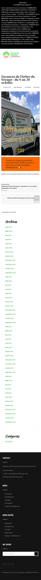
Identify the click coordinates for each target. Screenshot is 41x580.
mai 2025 (8, 289)
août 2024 (8, 326)
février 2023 (9, 401)
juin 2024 (8, 335)
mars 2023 (8, 397)
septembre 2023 (10, 372)
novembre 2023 (10, 364)
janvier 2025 (9, 306)
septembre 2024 (10, 322)
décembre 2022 (10, 409)
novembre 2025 (10, 264)
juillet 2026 (8, 231)
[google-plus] (20, 46)
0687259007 (23, 2)
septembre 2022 (10, 422)
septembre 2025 (10, 273)
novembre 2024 (10, 314)
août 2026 (8, 227)
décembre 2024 (10, 310)
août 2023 (8, 376)
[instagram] (24, 46)
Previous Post (19, 186)
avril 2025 (8, 293)
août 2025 (8, 277)
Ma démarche (9, 497)
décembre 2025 (10, 260)
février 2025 (9, 302)
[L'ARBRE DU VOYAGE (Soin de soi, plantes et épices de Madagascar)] (11, 52)
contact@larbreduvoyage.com (22, 5)
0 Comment (28, 87)
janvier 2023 (9, 405)
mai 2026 (8, 239)
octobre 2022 (9, 418)
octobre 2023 (9, 368)
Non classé (36, 87)
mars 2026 (8, 248)
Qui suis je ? (8, 494)
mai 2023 (8, 389)
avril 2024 (8, 343)
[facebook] (17, 46)
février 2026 (9, 252)
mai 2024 (8, 339)
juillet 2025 (8, 281)
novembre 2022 (10, 414)
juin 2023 (8, 385)
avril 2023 (8, 393)
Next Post (24, 198)
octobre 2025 (9, 268)
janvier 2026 (9, 256)
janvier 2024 (9, 356)
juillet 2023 (8, 380)
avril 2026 (8, 244)
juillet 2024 (8, 331)
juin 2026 (8, 235)
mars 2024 (8, 347)
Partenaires (8, 503)
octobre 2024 (9, 318)
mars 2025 (8, 297)
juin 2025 (8, 285)
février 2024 (9, 351)
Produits (7, 500)
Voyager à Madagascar (12, 506)
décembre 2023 (10, 360)
